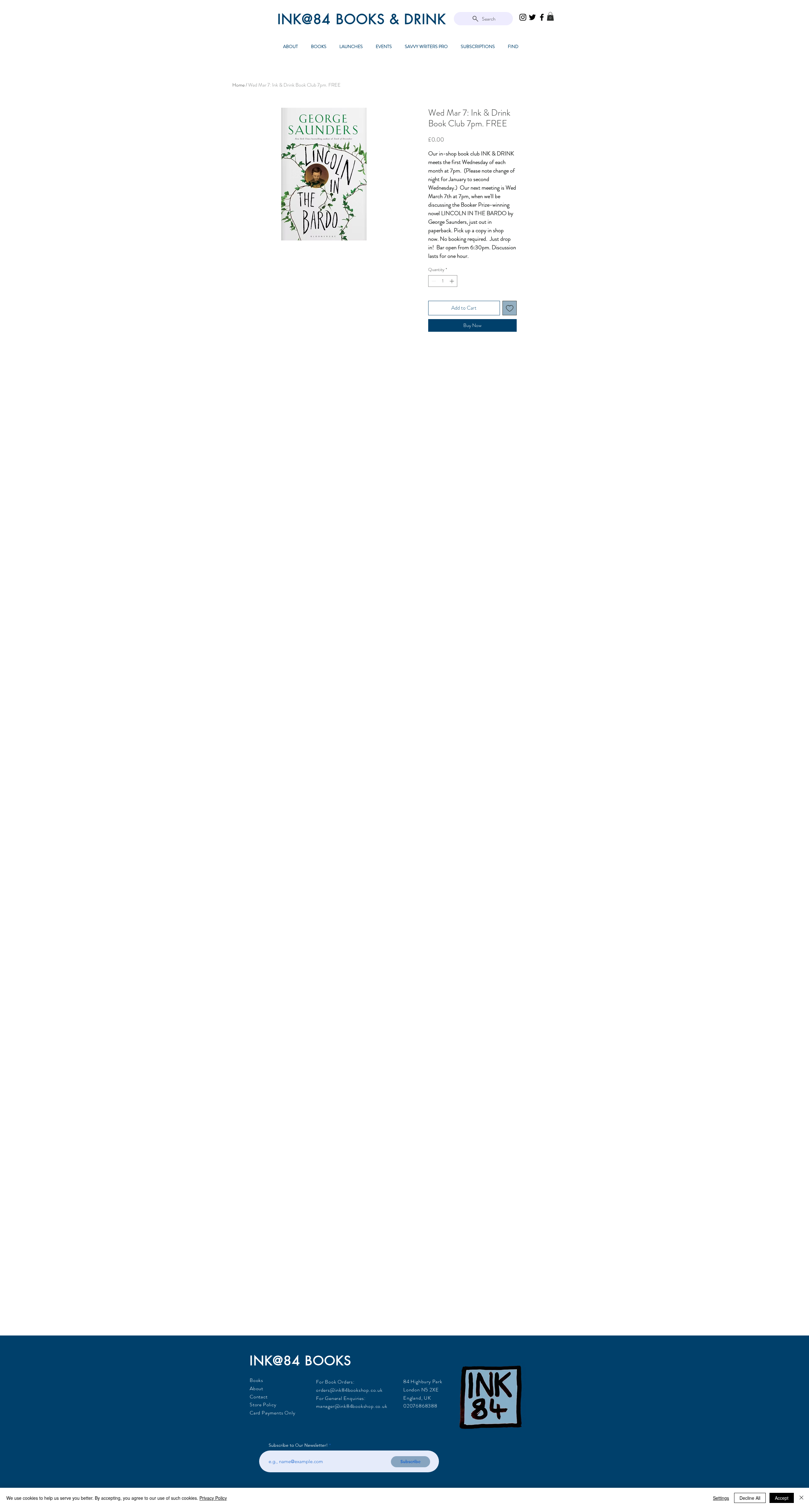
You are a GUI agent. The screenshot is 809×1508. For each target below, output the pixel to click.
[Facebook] (541, 17)
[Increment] (452, 281)
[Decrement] (433, 281)
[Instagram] (522, 17)
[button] (550, 16)
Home (238, 84)
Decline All (749, 1498)
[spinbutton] (442, 281)
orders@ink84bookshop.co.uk (349, 1390)
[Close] (801, 1498)
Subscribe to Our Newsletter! (298, 1445)
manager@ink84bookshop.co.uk (351, 1406)
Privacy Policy (213, 1498)
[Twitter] (532, 17)
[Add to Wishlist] (509, 308)
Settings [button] (721, 1498)
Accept (781, 1498)
